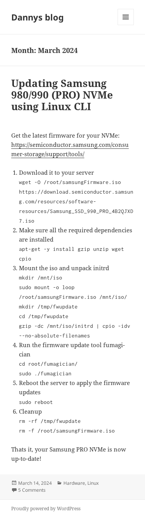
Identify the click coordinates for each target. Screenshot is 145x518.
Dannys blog (37, 17)
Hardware (74, 483)
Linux (93, 483)
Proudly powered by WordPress (45, 508)
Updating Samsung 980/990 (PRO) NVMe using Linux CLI (62, 94)
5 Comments (32, 490)
